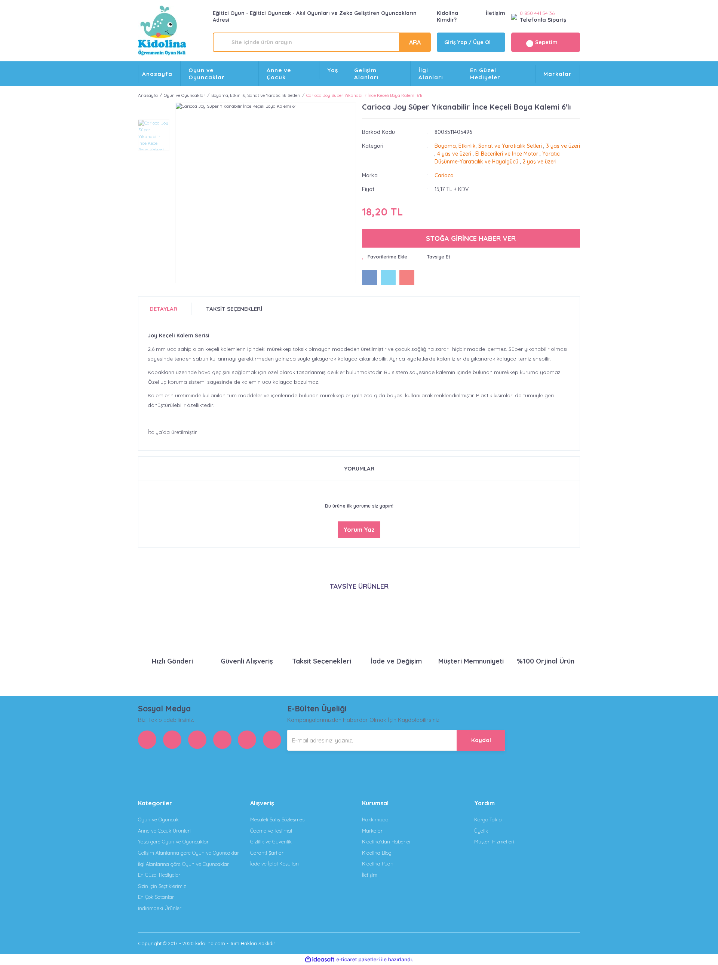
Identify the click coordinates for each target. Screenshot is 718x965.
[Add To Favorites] (384, 257)
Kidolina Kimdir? (447, 16)
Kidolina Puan (377, 864)
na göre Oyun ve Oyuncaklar (188, 853)
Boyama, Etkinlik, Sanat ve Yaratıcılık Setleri (488, 146)
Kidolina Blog (377, 853)
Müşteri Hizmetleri (494, 842)
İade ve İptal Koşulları (274, 864)
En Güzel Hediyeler (159, 875)
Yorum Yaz (359, 529)
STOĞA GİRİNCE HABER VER (471, 238)
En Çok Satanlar (156, 897)
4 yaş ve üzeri (454, 153)
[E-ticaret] (358, 959)
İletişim (495, 13)
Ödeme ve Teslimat (271, 831)
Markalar (557, 73)
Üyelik (481, 831)
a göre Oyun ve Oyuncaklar (173, 842)
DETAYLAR (163, 308)
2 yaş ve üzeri (539, 161)
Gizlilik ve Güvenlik (271, 842)
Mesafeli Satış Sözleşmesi (278, 819)
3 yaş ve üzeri (563, 146)
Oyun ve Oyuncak (158, 819)
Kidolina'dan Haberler (386, 842)
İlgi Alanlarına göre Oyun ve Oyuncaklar (183, 864)
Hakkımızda (375, 819)
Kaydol (481, 740)
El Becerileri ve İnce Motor (506, 153)
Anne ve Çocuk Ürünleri (164, 831)
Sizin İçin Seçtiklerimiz (162, 886)
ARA (415, 42)
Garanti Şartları (267, 853)
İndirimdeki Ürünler (159, 908)
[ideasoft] (320, 959)
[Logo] (162, 31)
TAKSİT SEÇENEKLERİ (234, 308)
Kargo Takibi (488, 819)
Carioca (444, 175)
